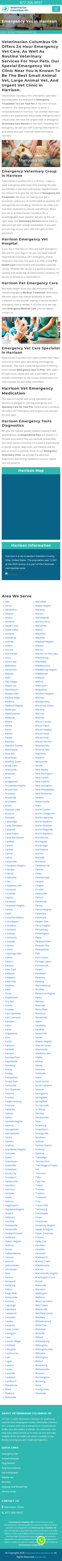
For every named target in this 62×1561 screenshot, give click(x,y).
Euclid (8, 1041)
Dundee (9, 1009)
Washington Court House (45, 1279)
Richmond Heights (45, 993)
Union (38, 1217)
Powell (38, 969)
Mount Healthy (43, 729)
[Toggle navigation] (56, 9)
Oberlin (39, 869)
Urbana (39, 1237)
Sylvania (39, 1153)
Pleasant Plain (43, 941)
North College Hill (45, 813)
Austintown (11, 653)
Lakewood (10, 1313)
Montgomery (42, 701)
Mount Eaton (42, 725)
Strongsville (41, 1133)
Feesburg (10, 1065)
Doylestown (11, 997)
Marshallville (42, 617)
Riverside (40, 1005)
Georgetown (12, 1129)
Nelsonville (41, 761)
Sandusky (40, 1025)
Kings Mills (11, 1293)
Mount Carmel (43, 721)
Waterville (40, 1285)
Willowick (40, 1353)
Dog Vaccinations (11, 1467)
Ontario (39, 881)
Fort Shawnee (12, 1089)
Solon (38, 1077)
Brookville (10, 797)
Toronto (40, 1189)
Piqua (38, 937)
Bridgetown (11, 781)
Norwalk (40, 857)
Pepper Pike (41, 921)
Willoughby (41, 1345)
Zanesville (40, 1393)
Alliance (9, 613)
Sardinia (39, 1029)
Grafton (9, 1145)
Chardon (10, 869)
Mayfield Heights (44, 641)
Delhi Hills (10, 981)
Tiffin (38, 1177)
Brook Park (11, 789)
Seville (38, 1037)
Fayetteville (11, 1061)
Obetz (38, 873)
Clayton (9, 897)
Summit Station (43, 1145)
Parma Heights (43, 909)
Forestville (10, 1085)
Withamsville (42, 1369)
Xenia (38, 1385)
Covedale (10, 941)
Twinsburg (41, 1209)
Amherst (9, 621)
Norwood (40, 861)
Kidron (8, 1289)
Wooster (40, 1373)
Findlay (9, 1073)
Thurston (40, 1173)
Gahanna (10, 1109)
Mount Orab (42, 737)
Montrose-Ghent (44, 705)
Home (3, 32)
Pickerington (42, 933)
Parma (38, 905)
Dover (8, 993)
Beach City (10, 685)
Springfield (41, 1101)
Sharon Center (43, 1045)
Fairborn (10, 1045)
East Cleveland (13, 1013)
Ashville (9, 641)
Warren (39, 1269)
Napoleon (40, 753)
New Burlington (44, 773)
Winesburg (41, 1365)
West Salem (41, 1305)
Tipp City (40, 1181)
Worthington (42, 1377)
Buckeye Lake (12, 809)
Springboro (41, 1093)
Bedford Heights (14, 705)
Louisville (10, 1373)
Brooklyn (10, 793)
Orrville (39, 889)
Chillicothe (10, 877)
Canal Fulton (12, 833)
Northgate (41, 841)
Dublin (8, 1005)
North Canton (42, 809)
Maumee (40, 637)
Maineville (10, 1397)
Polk (37, 953)
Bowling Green (13, 761)
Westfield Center (44, 1313)
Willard (39, 1337)
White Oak (41, 1325)
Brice (8, 777)
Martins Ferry (42, 621)
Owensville (41, 893)
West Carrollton (43, 1301)
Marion (39, 613)
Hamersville (11, 1181)
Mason (39, 629)
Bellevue (9, 717)
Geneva (9, 1125)
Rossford (40, 1013)
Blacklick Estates (14, 745)
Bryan (8, 805)
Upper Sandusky (44, 1233)
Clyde (8, 913)
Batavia (9, 673)
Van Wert (40, 1245)
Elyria (8, 1029)
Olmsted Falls (42, 877)
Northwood (41, 849)
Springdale (41, 1097)
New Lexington (43, 785)
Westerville (41, 1309)
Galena (9, 1113)
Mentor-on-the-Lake (46, 653)
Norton (39, 853)
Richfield (39, 989)
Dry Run (9, 1001)
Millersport (41, 685)
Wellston (40, 1297)
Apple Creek (11, 625)
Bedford (9, 701)
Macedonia (11, 1385)
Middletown (41, 673)
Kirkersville (11, 1297)
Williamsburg (42, 1341)
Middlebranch (42, 665)
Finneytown (11, 1077)
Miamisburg (41, 657)
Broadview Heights (15, 785)
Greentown (11, 1161)
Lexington (10, 1333)
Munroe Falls (42, 749)
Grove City (10, 1173)
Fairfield (9, 1049)
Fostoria (9, 1093)
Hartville (9, 1193)
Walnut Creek (42, 1261)
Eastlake (9, 1021)
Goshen (9, 1141)
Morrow (39, 713)
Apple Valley (11, 629)
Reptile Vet (7, 1477)
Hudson (9, 1245)
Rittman (39, 1001)
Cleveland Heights (15, 905)
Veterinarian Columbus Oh (39, 1552)
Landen (9, 1321)
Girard (8, 1137)
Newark (39, 797)
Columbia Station (14, 917)
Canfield (9, 841)
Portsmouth (41, 965)
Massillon (40, 633)
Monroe (39, 697)
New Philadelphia (44, 789)
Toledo (39, 1185)
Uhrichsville (41, 1213)
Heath (8, 1197)
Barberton (11, 669)
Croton (9, 949)
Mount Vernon (43, 741)
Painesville (41, 901)
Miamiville (40, 661)
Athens (9, 645)
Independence (12, 1253)
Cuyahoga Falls (13, 953)
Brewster (10, 773)
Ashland (9, 633)
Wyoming (40, 1381)
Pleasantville (42, 949)
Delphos (9, 985)
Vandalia (40, 1249)
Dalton (9, 957)
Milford (39, 681)
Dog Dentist (8, 1463)
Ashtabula (10, 637)
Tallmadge (41, 1157)
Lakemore (10, 1309)
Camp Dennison (13, 825)
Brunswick (10, 801)
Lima (7, 1337)
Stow (38, 1121)
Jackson (9, 1261)
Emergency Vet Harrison (26, 32)
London (9, 1365)
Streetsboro (41, 1129)
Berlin (8, 729)
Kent (7, 1273)
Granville (10, 1153)
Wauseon (40, 1289)
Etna (7, 1037)
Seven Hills (41, 1033)
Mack (8, 1389)
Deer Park (10, 969)
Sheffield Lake (42, 1053)
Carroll (9, 853)
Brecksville (11, 769)
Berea (8, 725)
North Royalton (43, 833)
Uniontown (41, 1221)
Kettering (10, 1285)
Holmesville (11, 1225)
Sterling (39, 1113)
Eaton (8, 1025)
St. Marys (40, 1109)
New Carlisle (42, 777)
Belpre (8, 721)
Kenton (9, 1277)
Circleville (10, 893)
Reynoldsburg (42, 985)
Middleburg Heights (46, 669)
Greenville (10, 1165)
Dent (8, 989)
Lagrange (10, 1305)
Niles (38, 805)
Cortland (10, 933)
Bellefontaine (12, 713)
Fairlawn (9, 1053)
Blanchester (11, 749)
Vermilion (40, 1253)
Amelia (8, 617)
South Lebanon (43, 1085)
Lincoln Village (13, 1341)
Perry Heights (42, 925)
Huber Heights (13, 1241)
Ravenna (40, 977)
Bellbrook (10, 709)
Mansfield (40, 601)
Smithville (40, 1073)
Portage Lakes (43, 961)
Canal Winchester (14, 837)
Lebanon (10, 1325)
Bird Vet (6, 1482)
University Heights (45, 1225)
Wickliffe (39, 1333)
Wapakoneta (42, 1265)
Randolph (40, 973)
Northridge (41, 845)
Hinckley (9, 1221)
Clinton (9, 909)
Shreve (39, 1061)
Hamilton (10, 1185)
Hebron (9, 1201)
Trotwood (40, 1197)
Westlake (40, 1317)
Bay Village (11, 681)
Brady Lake (11, 765)
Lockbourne (11, 1353)
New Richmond (43, 793)
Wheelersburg (43, 1321)
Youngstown (42, 1389)
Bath (7, 677)
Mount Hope (42, 733)
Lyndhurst (10, 1381)
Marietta (40, 609)
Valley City (40, 1241)
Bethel (8, 733)
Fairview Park (12, 1057)
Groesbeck (11, 1169)
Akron (8, 605)
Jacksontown (12, 1265)
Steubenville (42, 1117)
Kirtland (9, 1301)
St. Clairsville (42, 1105)
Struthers (40, 1137)
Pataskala (40, 913)
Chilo (8, 881)
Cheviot (9, 873)
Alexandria (11, 609)
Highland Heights (14, 1209)
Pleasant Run (42, 945)
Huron (8, 1249)
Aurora (9, 649)
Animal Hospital (10, 1458)
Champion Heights (15, 865)
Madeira (9, 1393)
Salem (38, 1021)
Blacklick (9, 741)
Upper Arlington (44, 1229)
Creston (9, 945)
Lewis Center (12, 1329)
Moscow (39, 717)
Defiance (10, 973)
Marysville (40, 625)
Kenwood (10, 1281)
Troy (38, 1201)
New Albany (41, 769)
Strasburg (40, 1125)
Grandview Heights (15, 1149)
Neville (39, 765)
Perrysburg (41, 929)
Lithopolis (10, 1349)
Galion (8, 1117)
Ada (7, 601)
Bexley (8, 737)
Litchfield (10, 1345)
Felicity (8, 1069)
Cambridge (11, 821)
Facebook (40, 1556)
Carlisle (9, 849)
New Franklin (42, 781)
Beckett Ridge (12, 697)
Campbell (10, 829)
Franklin (9, 1097)
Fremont (9, 1105)
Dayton (9, 961)
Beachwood (11, 689)
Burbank (10, 817)
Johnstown (11, 1269)
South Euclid (42, 1081)
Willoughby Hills (44, 1349)
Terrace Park (42, 1161)
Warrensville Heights (46, 1273)
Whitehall (40, 1329)
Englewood (11, 1033)
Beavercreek (12, 693)
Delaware (10, 977)
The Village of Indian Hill (46, 1167)
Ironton (9, 1257)
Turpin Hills (41, 1205)
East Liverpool (13, 1017)
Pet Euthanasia (10, 1472)
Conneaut (10, 929)
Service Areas (9, 1491)
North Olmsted (43, 825)
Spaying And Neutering (14, 1486)
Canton (9, 845)
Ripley (38, 997)
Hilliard (9, 1213)
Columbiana (11, 921)
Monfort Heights (44, 693)
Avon (8, 657)
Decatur (9, 965)
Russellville (41, 1017)
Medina (39, 645)
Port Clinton (41, 957)
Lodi (7, 1357)
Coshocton (11, 937)
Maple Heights (43, 605)
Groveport (10, 1177)
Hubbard (10, 1237)
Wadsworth (41, 1257)
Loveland (10, 1377)
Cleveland (10, 901)
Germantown (12, 1133)
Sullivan (39, 1141)
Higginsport (11, 1205)
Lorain (8, 1369)
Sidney (38, 1065)
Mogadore (41, 689)
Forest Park (11, 1081)
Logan (8, 1361)
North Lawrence (44, 817)
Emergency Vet (10, 1453)
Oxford (39, 897)
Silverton (40, 1069)
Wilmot (39, 1361)
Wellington (41, 1293)
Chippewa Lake (13, 885)
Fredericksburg (13, 1101)
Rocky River (41, 1009)
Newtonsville (42, 801)
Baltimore (10, 665)
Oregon (39, 885)
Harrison (11, 32)
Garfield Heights (14, 1121)
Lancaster (10, 1317)
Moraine (40, 709)
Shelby (39, 1057)
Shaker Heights (43, 1041)
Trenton (39, 1193)
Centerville (11, 861)
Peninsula (40, 917)
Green (8, 1157)
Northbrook (42, 837)
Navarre (39, 757)
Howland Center (14, 1233)
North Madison (43, 821)
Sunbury (40, 1149)
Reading (39, 981)
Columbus (10, 925)
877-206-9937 (31, 2)
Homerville (11, 1229)
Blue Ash (10, 753)
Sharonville (41, 1049)
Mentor (39, 649)
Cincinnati (10, 889)
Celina (8, 857)
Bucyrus (9, 813)
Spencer (39, 1089)
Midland (39, 677)
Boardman (11, 757)
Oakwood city (42, 865)
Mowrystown (42, 745)
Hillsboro (10, 1217)
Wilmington (41, 1357)
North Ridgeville (44, 829)
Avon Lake (10, 661)
